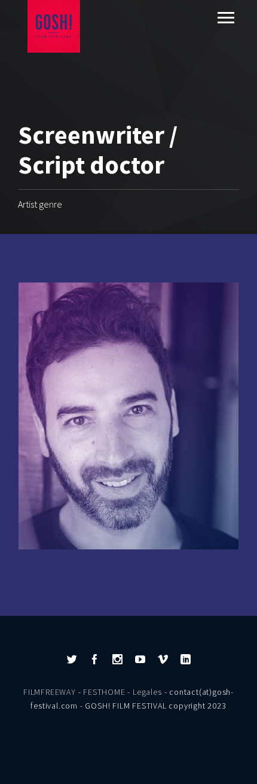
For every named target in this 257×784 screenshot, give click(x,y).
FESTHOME (104, 691)
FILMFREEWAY (49, 691)
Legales (147, 691)
